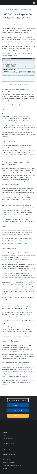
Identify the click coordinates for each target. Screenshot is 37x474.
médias (15, 9)
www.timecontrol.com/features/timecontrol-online (16, 317)
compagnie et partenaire (9, 454)
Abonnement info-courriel (18, 400)
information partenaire (9, 462)
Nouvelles (5, 468)
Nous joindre (17, 415)
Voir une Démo (18, 405)
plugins (5, 441)
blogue (5, 432)
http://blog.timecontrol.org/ (20, 306)
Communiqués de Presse (24, 9)
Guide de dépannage (8, 444)
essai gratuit (18, 410)
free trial (4, 300)
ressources (9, 9)
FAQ (4, 429)
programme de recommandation (12, 465)
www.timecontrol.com (21, 243)
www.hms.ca (17, 382)
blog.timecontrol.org (18, 241)
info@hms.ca (5, 323)
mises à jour (6, 435)
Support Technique (8, 438)
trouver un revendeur (9, 457)
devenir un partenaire (9, 460)
